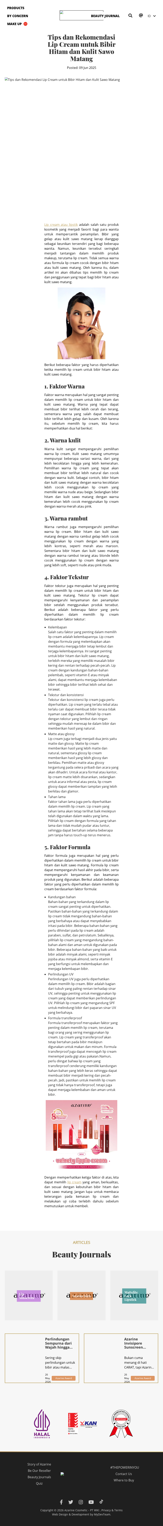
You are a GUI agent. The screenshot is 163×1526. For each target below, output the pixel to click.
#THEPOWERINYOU (124, 1467)
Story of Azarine (39, 1464)
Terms (118, 1510)
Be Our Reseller (39, 1470)
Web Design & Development (70, 1514)
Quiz (39, 1483)
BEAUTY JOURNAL (105, 16)
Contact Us (123, 1474)
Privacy (106, 1510)
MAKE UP (14, 24)
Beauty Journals (39, 1477)
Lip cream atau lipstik (61, 224)
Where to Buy (124, 1480)
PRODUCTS (15, 8)
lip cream (74, 1182)
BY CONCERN (17, 16)
